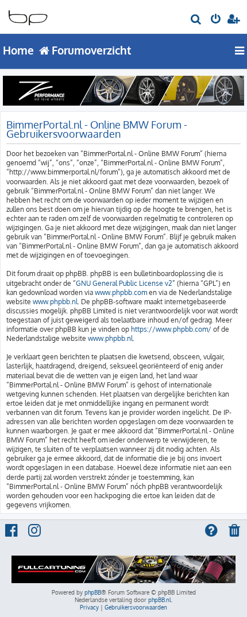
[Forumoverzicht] (27, 15)
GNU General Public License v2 (124, 283)
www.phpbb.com (121, 292)
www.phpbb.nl (55, 301)
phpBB (92, 592)
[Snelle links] (240, 50)
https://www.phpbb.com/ (171, 329)
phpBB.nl (159, 599)
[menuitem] (196, 21)
